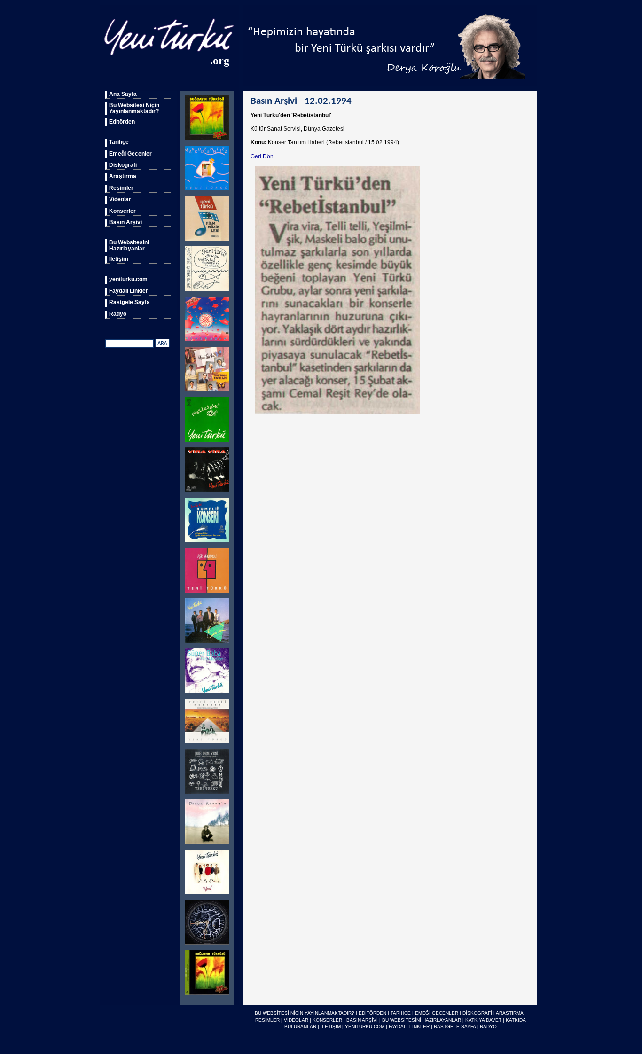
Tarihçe (119, 142)
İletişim (118, 259)
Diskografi (123, 165)
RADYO (488, 1026)
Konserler (122, 211)
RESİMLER (267, 1020)
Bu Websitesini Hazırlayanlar (129, 245)
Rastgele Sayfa (129, 302)
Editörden (122, 121)
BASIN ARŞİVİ (362, 1020)
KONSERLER (327, 1020)
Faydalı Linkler (128, 291)
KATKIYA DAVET (483, 1020)
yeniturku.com (128, 279)
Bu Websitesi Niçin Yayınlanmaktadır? (134, 108)
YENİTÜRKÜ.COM (364, 1026)
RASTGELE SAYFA (455, 1026)
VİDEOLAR (296, 1020)
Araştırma (122, 176)
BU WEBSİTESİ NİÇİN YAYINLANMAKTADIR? (304, 1012)
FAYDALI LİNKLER (409, 1026)
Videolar (120, 199)
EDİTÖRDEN (372, 1012)
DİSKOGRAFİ (477, 1012)
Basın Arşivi (125, 222)
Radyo (117, 314)
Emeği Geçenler (130, 153)
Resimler (121, 188)
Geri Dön (262, 156)
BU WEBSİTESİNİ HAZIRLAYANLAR (421, 1020)
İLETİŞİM (331, 1026)
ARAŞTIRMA (509, 1012)
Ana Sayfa (123, 94)
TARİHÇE (401, 1012)
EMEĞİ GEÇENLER (436, 1012)
